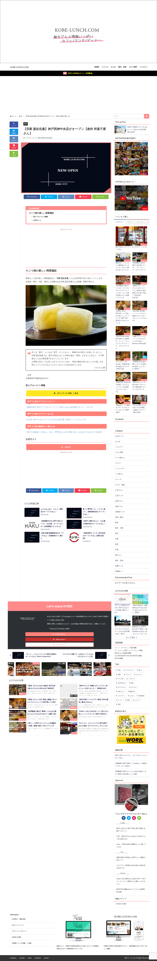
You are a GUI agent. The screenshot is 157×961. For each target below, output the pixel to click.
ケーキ (120, 700)
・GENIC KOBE (120, 904)
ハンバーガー (120, 468)
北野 (128, 700)
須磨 (119, 674)
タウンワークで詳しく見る (67, 393)
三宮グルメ (119, 490)
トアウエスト (130, 670)
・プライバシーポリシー (18, 931)
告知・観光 (119, 517)
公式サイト (37, 220)
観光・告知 (122, 67)
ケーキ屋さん (120, 457)
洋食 (116, 549)
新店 (25, 123)
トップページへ (61, 644)
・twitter (29, 958)
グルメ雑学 (133, 67)
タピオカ (134, 687)
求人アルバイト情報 (40, 216)
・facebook (37, 958)
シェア (14, 125)
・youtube (21, 958)
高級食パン (119, 571)
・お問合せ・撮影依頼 (17, 919)
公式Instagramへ (60, 634)
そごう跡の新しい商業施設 (41, 213)
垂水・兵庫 (119, 528)
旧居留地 (141, 695)
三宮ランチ (119, 495)
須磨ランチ (119, 566)
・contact (45, 958)
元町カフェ (121, 691)
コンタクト (144, 67)
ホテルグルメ (122, 687)
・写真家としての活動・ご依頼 (20, 943)
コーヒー (118, 463)
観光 (132, 683)
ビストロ (138, 674)
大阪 (116, 539)
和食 (116, 522)
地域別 (96, 67)
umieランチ (119, 436)
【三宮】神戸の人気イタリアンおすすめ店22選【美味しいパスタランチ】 (56, 419)
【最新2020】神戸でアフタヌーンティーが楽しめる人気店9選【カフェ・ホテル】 (59, 407)
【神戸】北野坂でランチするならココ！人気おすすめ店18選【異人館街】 (137, 129)
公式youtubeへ (61, 639)
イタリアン (119, 447)
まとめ (113, 67)
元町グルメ (119, 501)
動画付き (132, 691)
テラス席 (120, 678)
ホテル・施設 (120, 485)
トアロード (131, 678)
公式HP (68, 447)
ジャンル (105, 67)
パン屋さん (119, 474)
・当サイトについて (17, 925)
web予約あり (122, 683)
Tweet (14, 133)
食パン (141, 670)
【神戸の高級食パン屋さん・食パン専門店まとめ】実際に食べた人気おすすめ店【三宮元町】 (64, 432)
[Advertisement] (78, 94)
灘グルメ (118, 555)
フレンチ (118, 479)
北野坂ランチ (120, 512)
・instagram (12, 958)
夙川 (116, 533)
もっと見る (130, 637)
